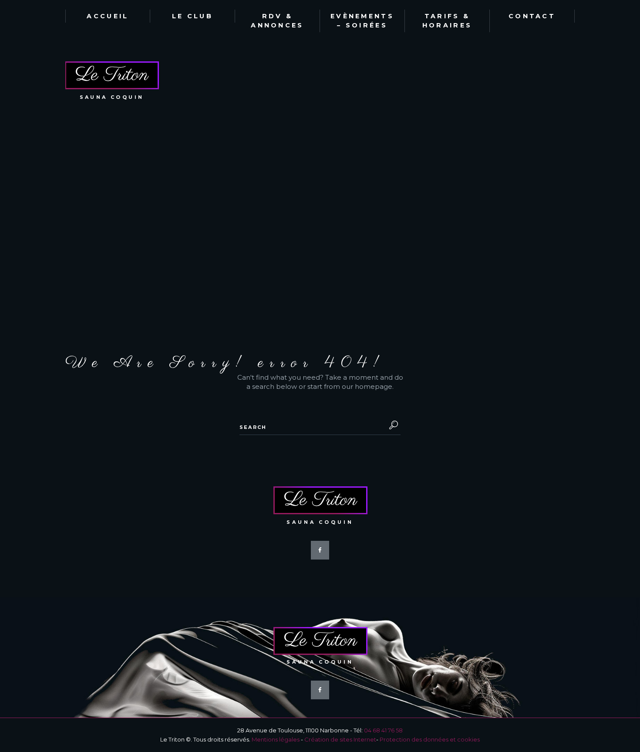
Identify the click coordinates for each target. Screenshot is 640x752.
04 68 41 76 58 (383, 730)
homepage (373, 386)
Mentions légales (276, 739)
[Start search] (392, 425)
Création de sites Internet (340, 739)
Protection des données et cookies (430, 739)
